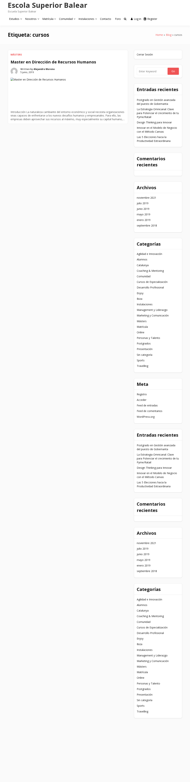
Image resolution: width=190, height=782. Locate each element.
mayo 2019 (143, 214)
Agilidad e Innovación (149, 254)
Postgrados (144, 343)
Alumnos (142, 259)
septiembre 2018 (147, 225)
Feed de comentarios (149, 411)
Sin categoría (144, 354)
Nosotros (31, 19)
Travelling (142, 366)
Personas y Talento (148, 338)
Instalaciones (86, 19)
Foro (118, 19)
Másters (16, 54)
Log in (137, 19)
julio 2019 (142, 203)
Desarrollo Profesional (150, 287)
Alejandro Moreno (44, 69)
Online (140, 332)
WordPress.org (146, 416)
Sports (141, 360)
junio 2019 (143, 209)
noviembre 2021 (146, 197)
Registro (142, 394)
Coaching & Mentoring (150, 270)
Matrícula (47, 19)
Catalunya (143, 265)
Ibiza (139, 298)
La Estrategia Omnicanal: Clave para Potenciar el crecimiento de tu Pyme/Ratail (158, 113)
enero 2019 (143, 220)
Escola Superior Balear (47, 5)
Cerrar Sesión (145, 54)
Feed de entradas (147, 405)
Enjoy (140, 293)
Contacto (105, 19)
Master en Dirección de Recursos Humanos (53, 62)
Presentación (145, 349)
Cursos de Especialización (152, 282)
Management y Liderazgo (152, 310)
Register (152, 19)
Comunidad (66, 19)
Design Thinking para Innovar (154, 122)
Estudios (14, 19)
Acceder (141, 400)
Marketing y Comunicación (153, 315)
